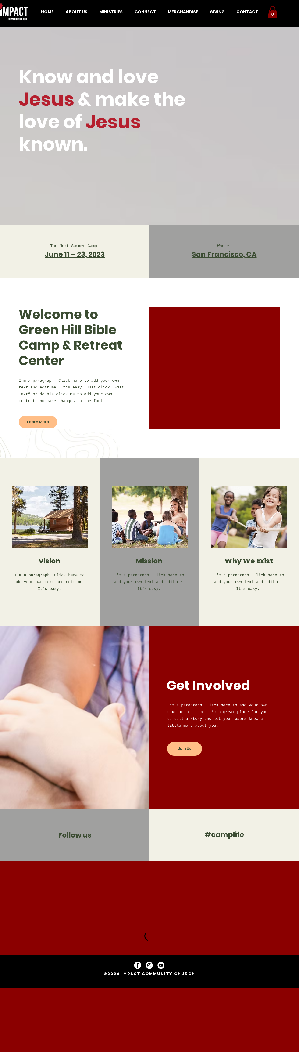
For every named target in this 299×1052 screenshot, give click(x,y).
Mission (149, 561)
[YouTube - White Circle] (160, 965)
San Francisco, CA (224, 254)
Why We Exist (249, 561)
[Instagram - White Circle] (149, 965)
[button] (76, 12)
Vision (50, 561)
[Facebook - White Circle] (137, 965)
